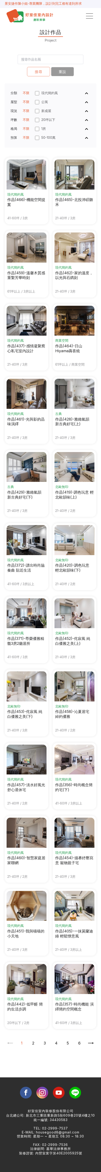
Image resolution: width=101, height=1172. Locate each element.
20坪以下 (48, 120)
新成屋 (46, 111)
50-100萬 (48, 137)
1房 (43, 129)
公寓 (44, 102)
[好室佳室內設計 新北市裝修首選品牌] (31, 16)
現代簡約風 (49, 93)
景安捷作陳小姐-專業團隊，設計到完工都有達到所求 (43, 3)
